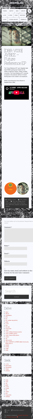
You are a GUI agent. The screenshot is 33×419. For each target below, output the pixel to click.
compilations (9, 315)
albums (7, 313)
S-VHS (10, 15)
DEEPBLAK (17, 3)
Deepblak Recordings (23, 415)
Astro (10, 203)
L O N (4, 15)
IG (7, 412)
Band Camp (8, 365)
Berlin (18, 203)
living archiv (13, 19)
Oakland (8, 206)
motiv (11, 11)
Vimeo (7, 369)
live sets (8, 327)
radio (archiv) (9, 340)
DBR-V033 (11, 204)
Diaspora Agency (18, 410)
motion (22, 15)
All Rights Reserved (11, 417)
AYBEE (14, 203)
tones (5, 11)
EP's (21, 199)
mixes (7, 330)
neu (17, 11)
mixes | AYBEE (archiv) (11, 333)
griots (23, 11)
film (16, 15)
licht (5, 19)
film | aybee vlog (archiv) (12, 320)
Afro (14, 201)
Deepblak (17, 204)
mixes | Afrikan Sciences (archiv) (14, 332)
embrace (23, 19)
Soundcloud (8, 367)
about (7, 312)
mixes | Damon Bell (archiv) (12, 335)
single (7, 348)
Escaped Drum (23, 204)
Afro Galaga (18, 201)
